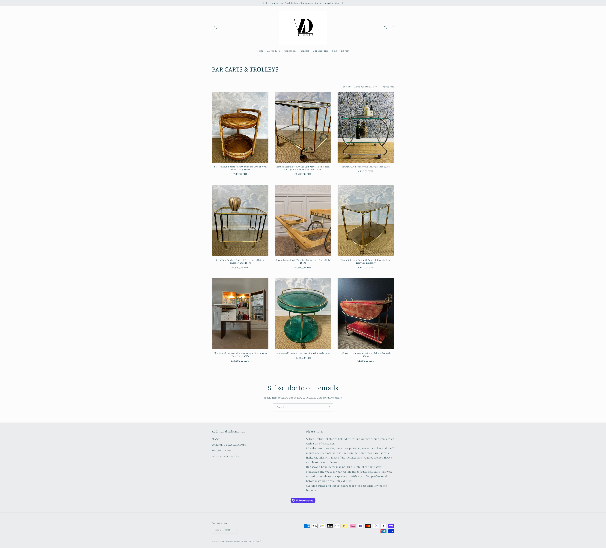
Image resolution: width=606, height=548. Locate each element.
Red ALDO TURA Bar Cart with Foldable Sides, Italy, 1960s (365, 354)
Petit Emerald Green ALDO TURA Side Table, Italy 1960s (303, 353)
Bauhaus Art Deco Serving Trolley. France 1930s (366, 166)
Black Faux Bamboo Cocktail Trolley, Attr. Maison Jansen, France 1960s (240, 261)
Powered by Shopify (252, 541)
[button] (215, 27)
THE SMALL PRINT (221, 450)
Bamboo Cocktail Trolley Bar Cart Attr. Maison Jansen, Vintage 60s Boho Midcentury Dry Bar (303, 168)
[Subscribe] (329, 407)
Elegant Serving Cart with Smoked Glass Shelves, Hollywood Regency (365, 261)
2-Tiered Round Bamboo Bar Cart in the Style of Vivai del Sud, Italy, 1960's (240, 168)
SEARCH (216, 439)
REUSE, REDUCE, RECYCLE (225, 456)
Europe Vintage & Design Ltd (231, 541)
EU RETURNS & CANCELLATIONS (229, 444)
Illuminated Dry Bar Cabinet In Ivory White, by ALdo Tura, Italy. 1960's (240, 354)
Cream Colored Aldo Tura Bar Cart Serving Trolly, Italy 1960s (303, 261)
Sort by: (347, 86)
